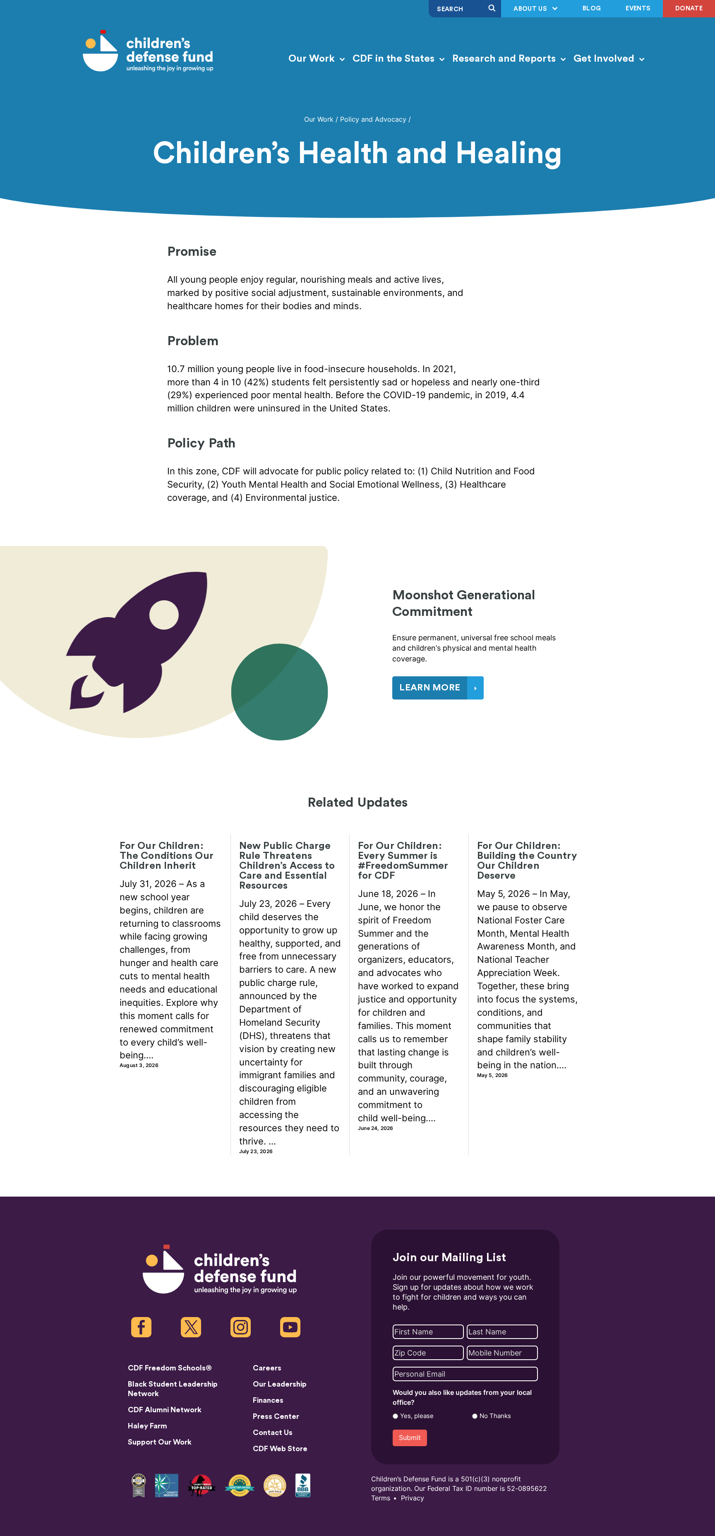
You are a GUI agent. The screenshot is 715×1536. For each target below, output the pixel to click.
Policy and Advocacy (373, 119)
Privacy (412, 1498)
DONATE (689, 8)
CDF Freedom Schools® (170, 1368)
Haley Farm (147, 1426)
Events (638, 8)
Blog (592, 8)
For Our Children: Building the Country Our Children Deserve (527, 861)
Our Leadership (280, 1384)
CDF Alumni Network (165, 1409)
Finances (268, 1400)
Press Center (276, 1416)
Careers (267, 1368)
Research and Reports (505, 59)
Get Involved (605, 59)
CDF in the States (395, 59)
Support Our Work (160, 1442)
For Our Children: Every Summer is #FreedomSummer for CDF (403, 861)
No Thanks (495, 1416)
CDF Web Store (280, 1448)
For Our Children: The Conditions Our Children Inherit (167, 856)
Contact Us (273, 1432)
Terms (380, 1498)
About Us (531, 9)
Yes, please (417, 1416)
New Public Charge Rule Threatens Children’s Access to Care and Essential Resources (287, 866)
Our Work (312, 59)
